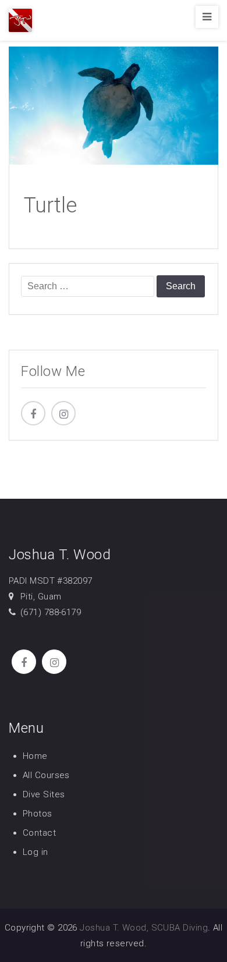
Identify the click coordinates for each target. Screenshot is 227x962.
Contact (39, 833)
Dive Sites (44, 794)
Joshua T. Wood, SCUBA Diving (144, 927)
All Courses (46, 775)
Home (35, 756)
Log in (35, 852)
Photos (37, 813)
